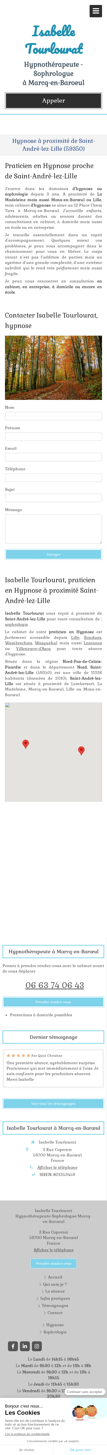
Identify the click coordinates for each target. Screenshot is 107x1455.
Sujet (10, 489)
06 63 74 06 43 (54, 985)
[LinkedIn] (25, 1346)
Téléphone (15, 469)
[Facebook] (13, 1346)
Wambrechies (18, 643)
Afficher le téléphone (57, 1167)
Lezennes (93, 643)
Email (10, 448)
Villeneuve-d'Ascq (33, 648)
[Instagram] (37, 1346)
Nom (9, 407)
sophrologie (16, 624)
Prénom (12, 428)
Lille (75, 637)
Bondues (92, 637)
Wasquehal (46, 643)
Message (13, 509)
